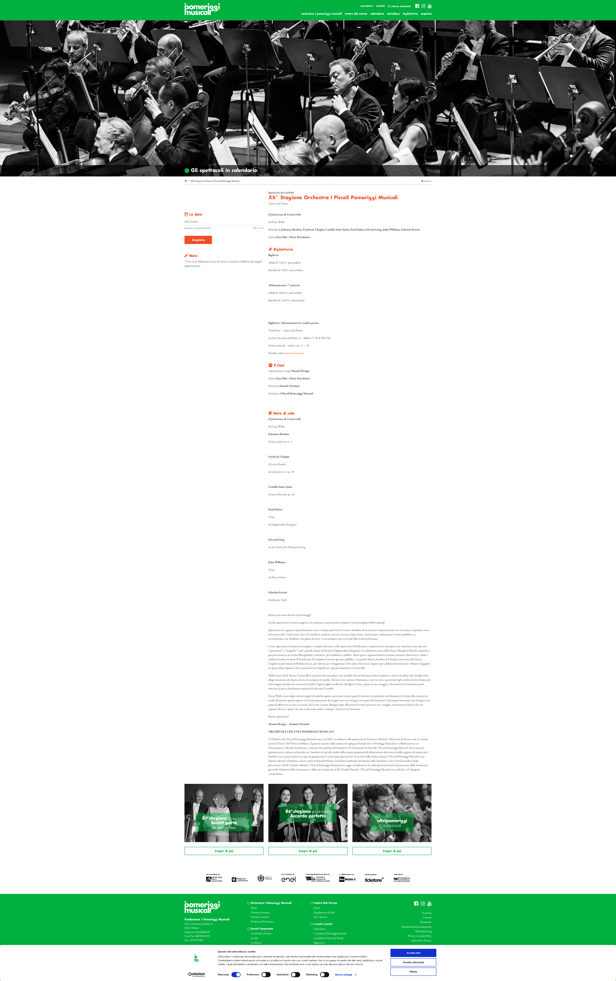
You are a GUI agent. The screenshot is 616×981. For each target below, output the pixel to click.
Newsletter (366, 6)
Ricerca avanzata (400, 6)
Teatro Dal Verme (356, 14)
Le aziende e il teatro (261, 933)
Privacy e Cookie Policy (420, 936)
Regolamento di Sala (324, 912)
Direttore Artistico (260, 912)
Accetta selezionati (413, 962)
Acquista (426, 14)
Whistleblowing (423, 931)
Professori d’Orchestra (262, 921)
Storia (254, 907)
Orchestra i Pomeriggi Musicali (321, 14)
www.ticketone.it (294, 353)
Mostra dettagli (343, 974)
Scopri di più (224, 851)
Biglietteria (410, 14)
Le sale (254, 938)
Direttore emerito (260, 917)
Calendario (377, 14)
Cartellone (393, 14)
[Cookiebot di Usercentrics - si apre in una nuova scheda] (197, 974)
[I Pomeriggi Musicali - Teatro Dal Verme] (202, 11)
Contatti (380, 6)
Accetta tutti (413, 952)
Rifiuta (413, 971)
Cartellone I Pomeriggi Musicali (330, 933)
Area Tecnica (320, 917)
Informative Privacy (421, 940)
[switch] (266, 974)
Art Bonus (256, 942)
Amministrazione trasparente (416, 926)
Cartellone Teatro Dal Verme (328, 938)
